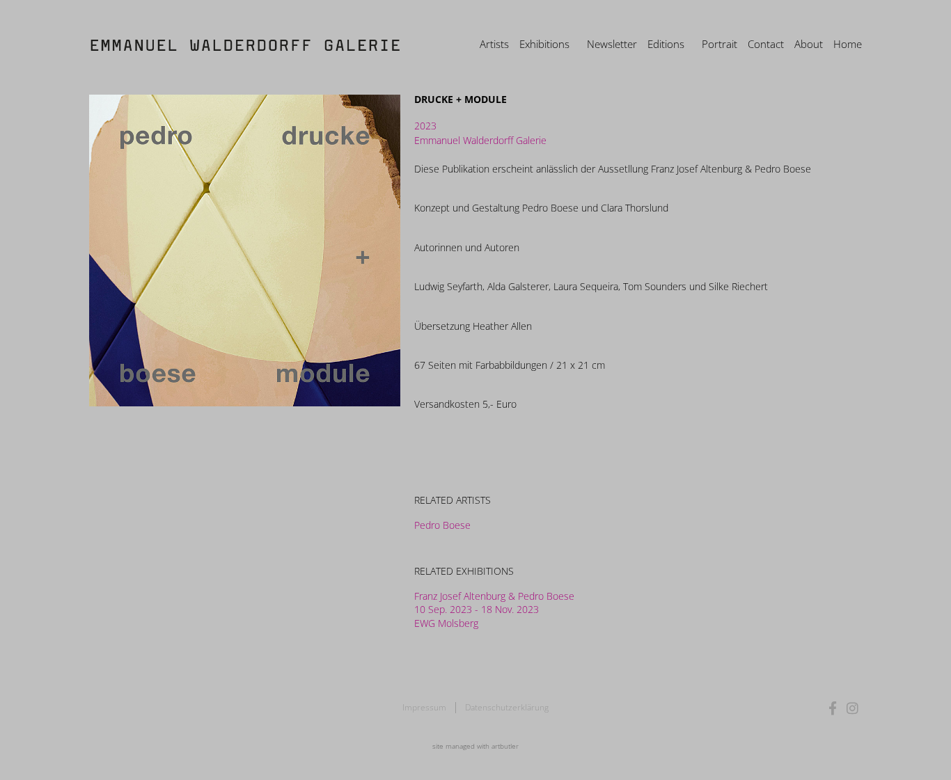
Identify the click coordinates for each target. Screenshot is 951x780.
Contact (766, 44)
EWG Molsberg (446, 623)
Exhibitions (544, 44)
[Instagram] (852, 708)
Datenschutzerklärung (507, 707)
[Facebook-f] (833, 708)
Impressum (424, 707)
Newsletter (612, 44)
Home (847, 44)
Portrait (719, 44)
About (808, 44)
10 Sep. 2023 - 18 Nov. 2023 (476, 609)
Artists (494, 44)
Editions (665, 44)
